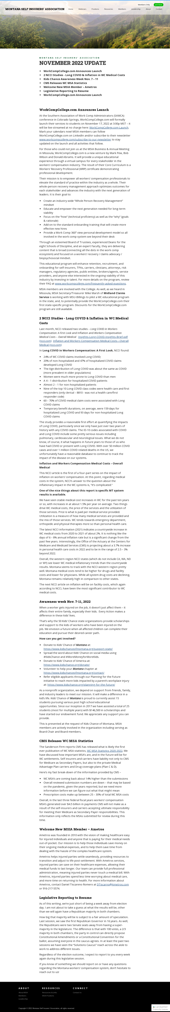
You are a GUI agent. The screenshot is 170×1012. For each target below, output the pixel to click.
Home (70, 9)
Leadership (136, 9)
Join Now (158, 4)
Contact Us (77, 992)
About (148, 9)
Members (122, 9)
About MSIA (23, 992)
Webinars (82, 9)
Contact (159, 9)
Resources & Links (49, 992)
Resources (108, 9)
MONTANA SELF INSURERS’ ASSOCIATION (34, 9)
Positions (95, 9)
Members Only (144, 4)
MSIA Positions (48, 995)
